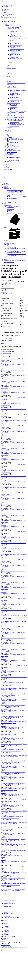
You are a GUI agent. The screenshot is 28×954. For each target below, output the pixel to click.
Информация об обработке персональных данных (13, 947)
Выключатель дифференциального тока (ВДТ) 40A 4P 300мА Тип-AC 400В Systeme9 (14, 744)
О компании (7, 8)
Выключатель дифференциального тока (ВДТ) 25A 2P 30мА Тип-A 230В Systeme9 (14, 722)
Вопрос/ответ (7, 928)
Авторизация (4, 14)
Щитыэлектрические (7, 204)
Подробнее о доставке (6, 340)
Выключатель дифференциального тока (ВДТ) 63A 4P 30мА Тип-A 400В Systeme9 (14, 688)
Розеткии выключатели (7, 129)
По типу (12, 29)
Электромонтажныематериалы (9, 243)
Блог (5, 10)
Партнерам (6, 9)
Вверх (2, 894)
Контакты (6, 3)
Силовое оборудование (9, 903)
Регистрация (11, 14)
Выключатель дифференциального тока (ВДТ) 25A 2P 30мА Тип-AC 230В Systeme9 (14, 811)
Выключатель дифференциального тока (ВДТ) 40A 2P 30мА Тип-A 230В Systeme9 (14, 711)
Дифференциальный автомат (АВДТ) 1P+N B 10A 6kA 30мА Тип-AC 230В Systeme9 (13, 845)
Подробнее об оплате (6, 353)
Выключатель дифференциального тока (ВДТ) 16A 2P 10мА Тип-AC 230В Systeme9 (14, 822)
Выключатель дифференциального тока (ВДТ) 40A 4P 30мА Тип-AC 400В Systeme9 (14, 778)
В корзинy (3, 289)
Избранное (6, 25)
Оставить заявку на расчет (7, 293)
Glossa (21, 300)
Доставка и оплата (8, 5)
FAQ (5, 12)
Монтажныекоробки (7, 185)
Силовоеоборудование (7, 188)
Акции (5, 912)
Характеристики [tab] (8, 295)
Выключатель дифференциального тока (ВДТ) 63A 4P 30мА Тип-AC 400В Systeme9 (14, 767)
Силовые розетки (8, 906)
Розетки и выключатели (10, 900)
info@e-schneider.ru (5, 945)
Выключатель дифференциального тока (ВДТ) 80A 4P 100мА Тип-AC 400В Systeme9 (14, 755)
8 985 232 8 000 (4, 1)
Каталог (6, 923)
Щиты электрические (9, 904)
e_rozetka (3, 941)
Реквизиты (6, 931)
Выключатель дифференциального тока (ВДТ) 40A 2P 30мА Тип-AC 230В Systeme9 (14, 800)
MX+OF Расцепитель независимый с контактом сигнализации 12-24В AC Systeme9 (13, 878)
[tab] (15, 296)
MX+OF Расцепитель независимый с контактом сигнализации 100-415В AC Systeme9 (13, 889)
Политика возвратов (9, 914)
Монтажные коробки (9, 902)
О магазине (6, 927)
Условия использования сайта (11, 917)
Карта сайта (7, 916)
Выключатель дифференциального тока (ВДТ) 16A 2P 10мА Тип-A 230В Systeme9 (14, 733)
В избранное (4, 292)
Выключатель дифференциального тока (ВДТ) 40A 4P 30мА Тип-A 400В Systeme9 (14, 700)
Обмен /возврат (7, 6)
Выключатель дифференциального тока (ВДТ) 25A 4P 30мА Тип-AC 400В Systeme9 (14, 789)
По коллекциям (13, 31)
